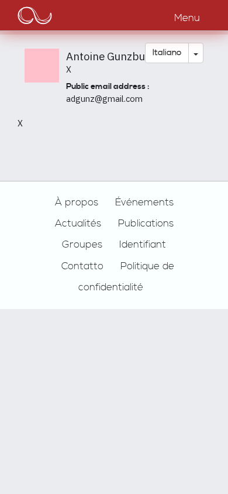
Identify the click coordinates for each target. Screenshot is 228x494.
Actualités (78, 223)
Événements (144, 202)
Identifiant (142, 244)
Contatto (82, 266)
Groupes (82, 244)
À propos (76, 202)
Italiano (167, 52)
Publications (146, 223)
